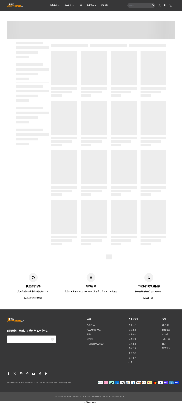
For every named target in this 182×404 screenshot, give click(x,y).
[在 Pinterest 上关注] (27, 373)
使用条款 (132, 334)
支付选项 (132, 353)
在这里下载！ (149, 298)
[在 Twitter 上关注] (14, 373)
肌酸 (89, 334)
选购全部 (53, 5)
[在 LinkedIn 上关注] (46, 373)
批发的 (165, 334)
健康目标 (68, 5)
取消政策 (132, 344)
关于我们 (132, 325)
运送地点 (166, 330)
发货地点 (132, 358)
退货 (164, 344)
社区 (80, 5)
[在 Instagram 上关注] (21, 373)
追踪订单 (166, 339)
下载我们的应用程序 (96, 344)
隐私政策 (132, 330)
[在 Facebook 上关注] (8, 373)
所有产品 (91, 325)
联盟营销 (104, 5)
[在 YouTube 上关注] (33, 373)
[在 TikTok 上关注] (40, 373)
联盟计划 (166, 348)
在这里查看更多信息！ (33, 298)
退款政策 (132, 348)
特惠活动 (90, 5)
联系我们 (166, 325)
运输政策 (132, 339)
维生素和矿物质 (94, 330)
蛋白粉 (90, 339)
